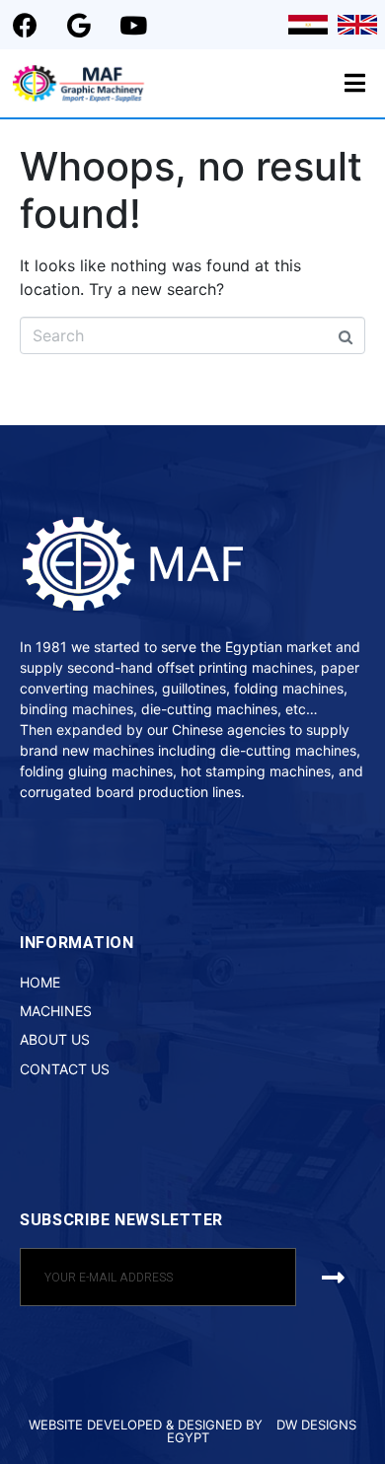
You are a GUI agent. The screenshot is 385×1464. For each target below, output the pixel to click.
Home (40, 982)
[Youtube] (133, 24)
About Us (55, 1039)
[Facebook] (24, 24)
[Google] (79, 24)
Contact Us (65, 1069)
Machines (56, 1010)
